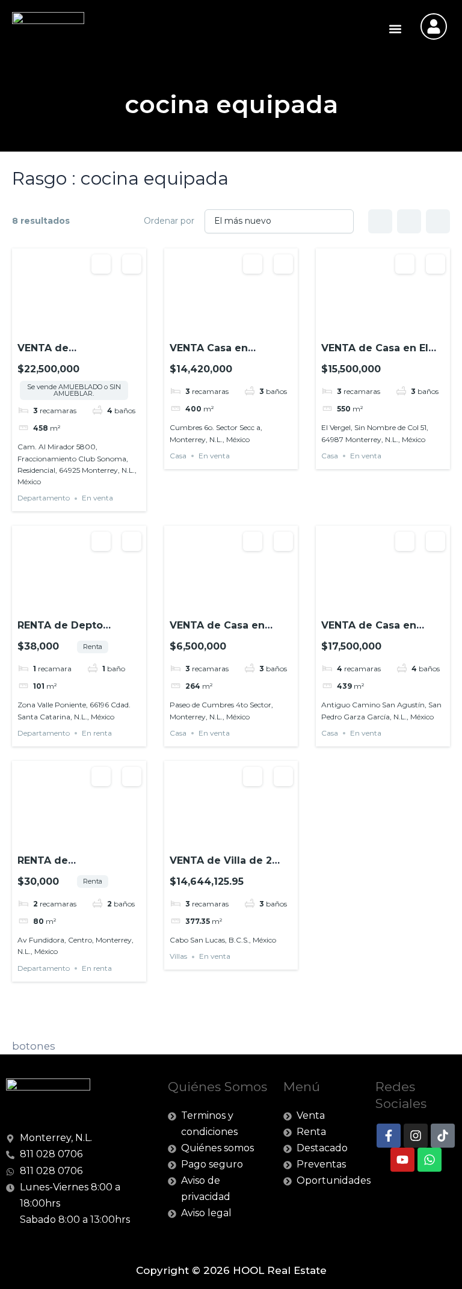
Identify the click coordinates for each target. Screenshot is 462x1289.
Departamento (43, 498)
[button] (395, 28)
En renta (97, 732)
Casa (178, 455)
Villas (178, 956)
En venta (97, 498)
